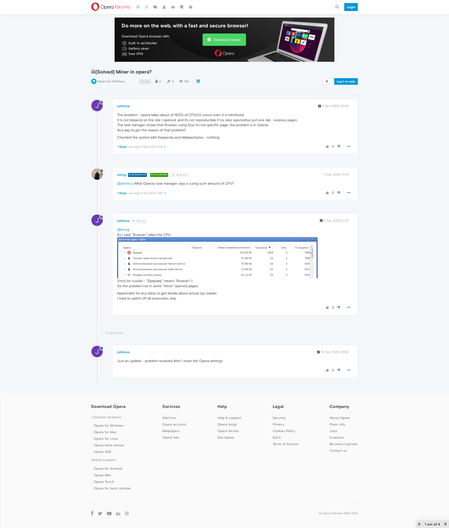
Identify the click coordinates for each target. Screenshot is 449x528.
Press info (337, 424)
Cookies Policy (284, 431)
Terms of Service (285, 444)
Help (222, 406)
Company (339, 406)
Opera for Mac (105, 432)
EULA (277, 437)
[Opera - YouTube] (109, 513)
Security (279, 418)
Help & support (229, 418)
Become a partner (344, 444)
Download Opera (227, 40)
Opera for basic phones (112, 488)
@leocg (140, 221)
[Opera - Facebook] (92, 513)
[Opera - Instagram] (127, 513)
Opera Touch (104, 482)
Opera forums (228, 431)
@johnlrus (182, 175)
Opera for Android (108, 468)
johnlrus (123, 106)
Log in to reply (346, 81)
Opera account (174, 424)
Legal (278, 406)
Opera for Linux (106, 438)
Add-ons (169, 418)
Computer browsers (106, 417)
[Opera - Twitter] (100, 513)
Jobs (333, 431)
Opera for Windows (111, 81)
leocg (121, 174)
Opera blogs (227, 424)
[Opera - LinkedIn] (118, 513)
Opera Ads (170, 437)
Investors (337, 437)
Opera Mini (102, 475)
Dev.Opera (225, 437)
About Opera (340, 418)
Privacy (278, 424)
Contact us (338, 450)
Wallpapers (171, 431)
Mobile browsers (103, 460)
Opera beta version (109, 445)
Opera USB (102, 452)
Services (171, 406)
